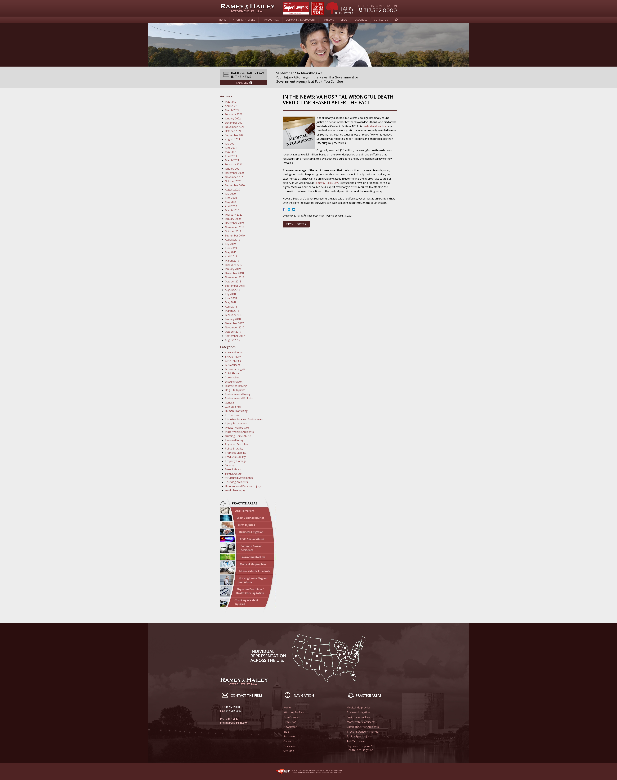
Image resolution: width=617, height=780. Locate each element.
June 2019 (231, 248)
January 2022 (233, 118)
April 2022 (231, 106)
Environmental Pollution (239, 398)
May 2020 (231, 202)
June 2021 (231, 148)
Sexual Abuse (233, 469)
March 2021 (232, 160)
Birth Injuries (233, 361)
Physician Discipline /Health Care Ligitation (248, 591)
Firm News (328, 19)
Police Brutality (234, 448)
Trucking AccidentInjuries (248, 602)
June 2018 (231, 298)
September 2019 (235, 235)
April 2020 (231, 206)
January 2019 (233, 269)
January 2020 (233, 219)
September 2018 (235, 285)
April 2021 (231, 156)
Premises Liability (235, 452)
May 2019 (231, 252)
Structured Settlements (239, 478)
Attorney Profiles (244, 19)
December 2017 (234, 323)
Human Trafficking (236, 411)
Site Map (288, 751)
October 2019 (233, 231)
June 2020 (231, 198)
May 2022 (231, 102)
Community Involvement (300, 19)
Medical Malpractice (237, 427)
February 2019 (233, 265)
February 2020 (233, 214)
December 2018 (234, 273)
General (229, 402)
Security (230, 465)
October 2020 (233, 181)
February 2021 (233, 164)
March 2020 (232, 210)
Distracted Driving (236, 386)
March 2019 (232, 260)
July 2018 (230, 294)
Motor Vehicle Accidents (239, 432)
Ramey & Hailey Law (326, 183)
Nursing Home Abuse (238, 436)
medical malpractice (374, 126)
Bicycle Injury (233, 356)
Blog (344, 19)
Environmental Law (248, 557)
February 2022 (233, 114)
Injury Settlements (236, 423)
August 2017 (232, 340)
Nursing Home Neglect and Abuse (248, 580)
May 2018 (231, 302)
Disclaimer (289, 746)
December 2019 (234, 223)
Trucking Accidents (236, 482)
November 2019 (234, 227)
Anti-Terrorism (248, 510)
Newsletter (290, 727)
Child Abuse (232, 373)
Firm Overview (270, 19)
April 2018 (231, 306)
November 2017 (234, 327)
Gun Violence (233, 406)
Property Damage (235, 461)
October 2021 (233, 131)
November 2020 (234, 177)
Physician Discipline (236, 444)
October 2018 (233, 281)
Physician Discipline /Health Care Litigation (360, 748)
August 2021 (232, 139)
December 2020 (234, 173)
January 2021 (233, 168)
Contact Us (381, 19)
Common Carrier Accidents (363, 727)
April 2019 (231, 256)
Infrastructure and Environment (244, 419)
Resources (360, 19)
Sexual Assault (233, 473)
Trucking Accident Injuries (362, 731)
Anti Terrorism (356, 741)
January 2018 (233, 319)
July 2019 (230, 244)
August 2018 (232, 290)
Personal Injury (234, 440)
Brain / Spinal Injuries (248, 517)
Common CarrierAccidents (248, 547)
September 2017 (235, 336)
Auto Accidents (234, 352)
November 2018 (234, 277)
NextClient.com (335, 772)
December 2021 (234, 122)
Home (222, 19)
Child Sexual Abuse (248, 538)
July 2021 (230, 143)
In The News (232, 415)
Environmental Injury (237, 394)
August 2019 (232, 239)
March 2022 (232, 110)
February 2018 (233, 315)
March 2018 (232, 311)
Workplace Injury (235, 490)
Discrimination (233, 381)
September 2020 (235, 185)
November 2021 (234, 127)
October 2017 (233, 331)
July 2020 (230, 193)
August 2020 (232, 189)
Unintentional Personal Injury (243, 486)
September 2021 (235, 135)
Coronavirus (232, 377)
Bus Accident (232, 365)
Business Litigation (236, 369)
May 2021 (231, 152)
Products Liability (235, 457)
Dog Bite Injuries (235, 390)
